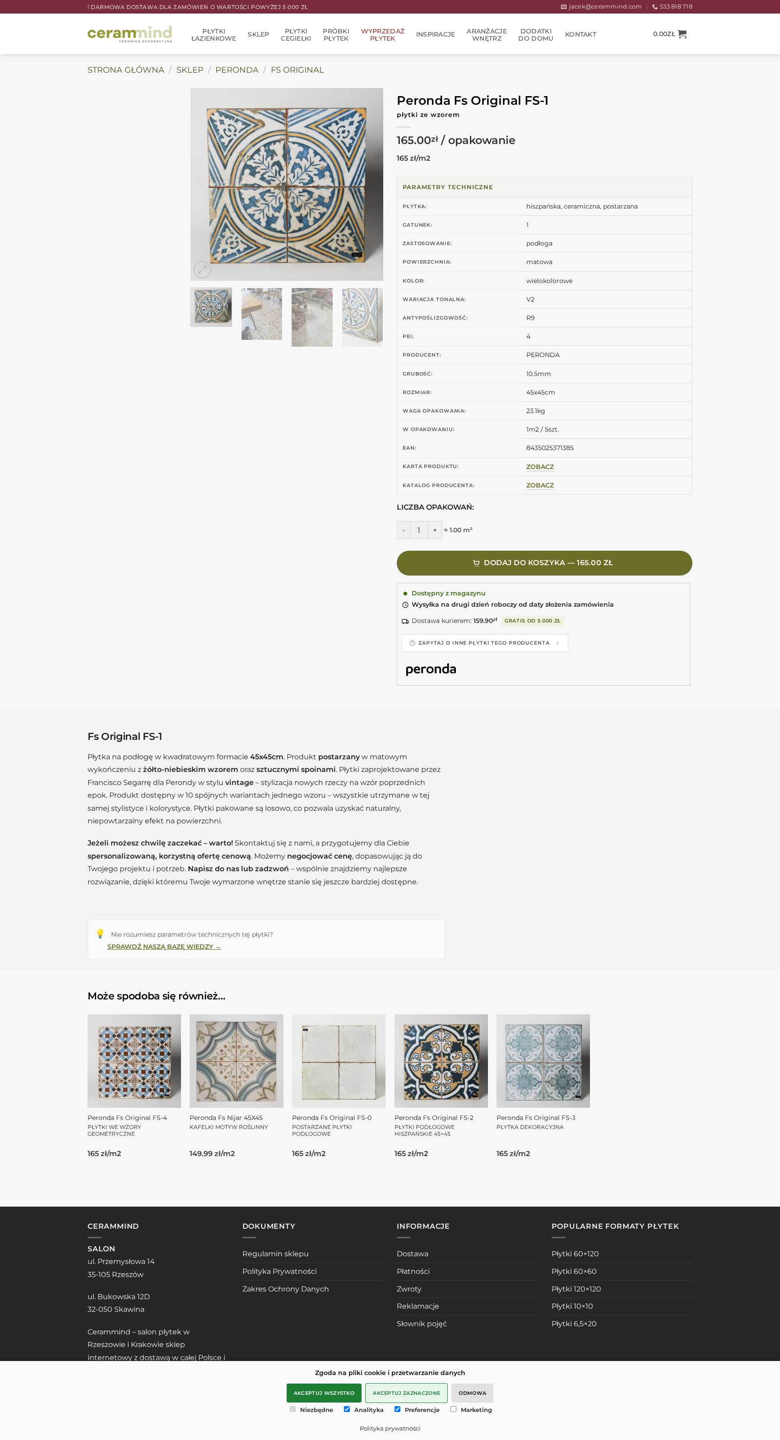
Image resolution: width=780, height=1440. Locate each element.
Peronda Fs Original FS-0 (331, 1126)
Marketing (476, 1409)
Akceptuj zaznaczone (406, 1393)
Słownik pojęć (422, 1323)
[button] (669, 34)
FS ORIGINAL (297, 69)
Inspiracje (435, 34)
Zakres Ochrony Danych (285, 1289)
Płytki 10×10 (572, 1306)
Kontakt (580, 34)
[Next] (368, 184)
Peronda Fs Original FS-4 (127, 1126)
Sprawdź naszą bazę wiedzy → (164, 946)
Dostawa (412, 1254)
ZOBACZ (540, 467)
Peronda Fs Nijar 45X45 (229, 1122)
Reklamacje (418, 1306)
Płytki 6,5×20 (574, 1323)
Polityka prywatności (390, 1428)
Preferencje (422, 1409)
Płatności (413, 1271)
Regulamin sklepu (275, 1254)
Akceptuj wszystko (324, 1393)
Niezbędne (316, 1409)
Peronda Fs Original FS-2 (434, 1126)
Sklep (258, 34)
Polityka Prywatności (279, 1271)
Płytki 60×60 (574, 1271)
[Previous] (206, 184)
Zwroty (409, 1289)
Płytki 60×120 (575, 1254)
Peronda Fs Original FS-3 (536, 1122)
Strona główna (126, 69)
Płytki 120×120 (576, 1289)
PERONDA (237, 69)
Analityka (369, 1409)
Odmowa (472, 1393)
